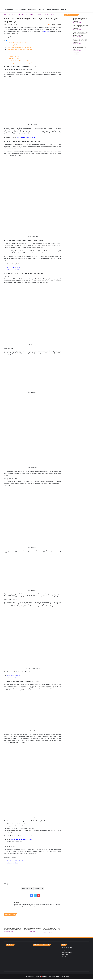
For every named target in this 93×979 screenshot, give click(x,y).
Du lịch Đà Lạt (22, 14)
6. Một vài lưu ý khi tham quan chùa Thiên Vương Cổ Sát (20, 63)
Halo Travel (46, 31)
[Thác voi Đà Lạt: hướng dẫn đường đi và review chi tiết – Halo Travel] (68, 48)
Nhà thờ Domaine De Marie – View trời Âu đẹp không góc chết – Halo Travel (51, 930)
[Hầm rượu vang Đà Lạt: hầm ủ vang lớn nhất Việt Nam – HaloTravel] (68, 27)
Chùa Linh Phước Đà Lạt (13, 267)
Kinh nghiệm (8, 9)
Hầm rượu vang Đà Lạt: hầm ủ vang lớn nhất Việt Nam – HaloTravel (80, 27)
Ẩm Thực (41, 9)
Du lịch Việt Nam (14, 14)
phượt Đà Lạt (39, 888)
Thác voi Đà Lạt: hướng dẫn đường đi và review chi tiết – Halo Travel (80, 48)
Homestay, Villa (32, 9)
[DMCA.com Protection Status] (46, 957)
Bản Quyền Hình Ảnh (67, 947)
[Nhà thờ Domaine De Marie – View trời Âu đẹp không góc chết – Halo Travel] (52, 922)
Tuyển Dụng (65, 956)
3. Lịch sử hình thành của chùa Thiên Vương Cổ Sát (19, 47)
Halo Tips (63, 9)
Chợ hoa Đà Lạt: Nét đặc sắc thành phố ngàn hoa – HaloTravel (80, 20)
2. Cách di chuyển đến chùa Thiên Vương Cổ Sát (18, 45)
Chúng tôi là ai (65, 950)
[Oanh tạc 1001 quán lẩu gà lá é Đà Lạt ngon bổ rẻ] (32, 922)
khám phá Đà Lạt (27, 888)
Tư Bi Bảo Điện (12, 54)
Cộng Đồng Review (53, 9)
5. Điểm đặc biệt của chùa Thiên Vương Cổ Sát (18, 60)
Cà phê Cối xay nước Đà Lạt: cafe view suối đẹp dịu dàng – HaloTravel (80, 41)
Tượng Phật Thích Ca (14, 58)
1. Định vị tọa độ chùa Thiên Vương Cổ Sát (17, 42)
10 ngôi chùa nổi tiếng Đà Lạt (15, 860)
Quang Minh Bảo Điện (14, 56)
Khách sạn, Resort (20, 9)
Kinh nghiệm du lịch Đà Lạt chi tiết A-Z (27, 137)
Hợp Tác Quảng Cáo (67, 952)
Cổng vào (11, 51)
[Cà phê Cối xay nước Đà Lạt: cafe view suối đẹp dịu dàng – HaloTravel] (68, 41)
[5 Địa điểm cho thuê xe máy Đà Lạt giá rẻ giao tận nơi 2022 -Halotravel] (12, 922)
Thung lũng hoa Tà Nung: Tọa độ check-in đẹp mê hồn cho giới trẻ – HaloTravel (80, 34)
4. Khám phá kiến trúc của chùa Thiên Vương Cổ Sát (19, 49)
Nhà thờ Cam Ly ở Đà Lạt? (14, 675)
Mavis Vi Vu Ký (65, 954)
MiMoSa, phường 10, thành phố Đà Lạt (21, 839)
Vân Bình (16, 902)
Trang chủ (7, 14)
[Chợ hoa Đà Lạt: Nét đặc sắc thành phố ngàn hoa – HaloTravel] (68, 20)
